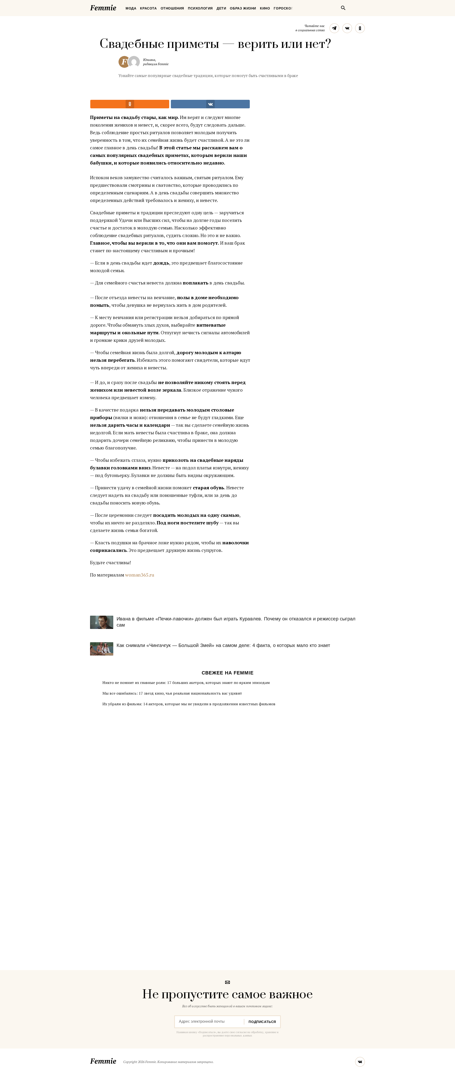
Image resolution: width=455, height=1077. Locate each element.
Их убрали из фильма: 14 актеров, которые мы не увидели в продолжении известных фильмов (188, 703)
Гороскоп (284, 8)
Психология (200, 8)
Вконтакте (347, 28)
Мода (131, 8)
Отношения (172, 8)
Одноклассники (360, 28)
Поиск (343, 8)
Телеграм (334, 28)
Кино (265, 8)
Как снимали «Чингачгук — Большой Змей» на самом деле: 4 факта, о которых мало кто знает (223, 645)
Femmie (117, 6)
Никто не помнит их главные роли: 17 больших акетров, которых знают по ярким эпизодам (186, 682)
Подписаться (262, 1022)
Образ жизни (243, 8)
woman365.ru (139, 575)
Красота (148, 8)
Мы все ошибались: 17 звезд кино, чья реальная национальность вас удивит (172, 693)
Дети (221, 8)
